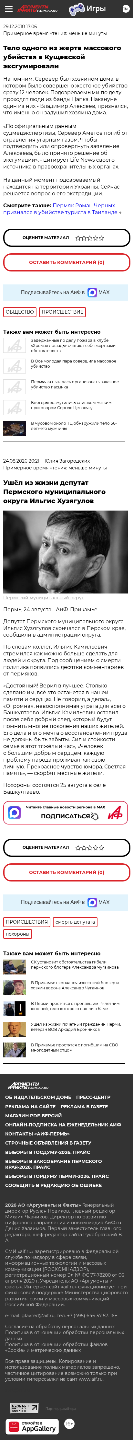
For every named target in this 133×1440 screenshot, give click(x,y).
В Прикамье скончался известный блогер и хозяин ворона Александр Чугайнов (75, 985)
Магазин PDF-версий (33, 1116)
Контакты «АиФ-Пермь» (37, 1134)
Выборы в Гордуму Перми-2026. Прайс (57, 1176)
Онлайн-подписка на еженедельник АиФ (63, 1125)
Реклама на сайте (30, 1107)
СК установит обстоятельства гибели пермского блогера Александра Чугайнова (75, 965)
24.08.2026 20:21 (21, 461)
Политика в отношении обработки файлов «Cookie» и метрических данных (56, 1347)
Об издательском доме (38, 1097)
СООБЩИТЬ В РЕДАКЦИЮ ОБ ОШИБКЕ (53, 1185)
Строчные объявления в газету (48, 1143)
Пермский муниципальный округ (43, 598)
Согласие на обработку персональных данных (60, 1327)
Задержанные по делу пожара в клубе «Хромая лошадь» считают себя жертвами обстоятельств (73, 345)
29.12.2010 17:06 (20, 26)
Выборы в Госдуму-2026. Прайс (47, 1152)
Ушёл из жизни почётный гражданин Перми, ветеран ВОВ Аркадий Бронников (76, 1027)
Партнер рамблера (61, 1409)
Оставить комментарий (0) (66, 262)
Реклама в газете (84, 1107)
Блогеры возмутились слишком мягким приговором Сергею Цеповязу (71, 405)
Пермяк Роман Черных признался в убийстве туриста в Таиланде (60, 208)
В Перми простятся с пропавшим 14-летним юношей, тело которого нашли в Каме (75, 1006)
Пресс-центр (93, 1097)
